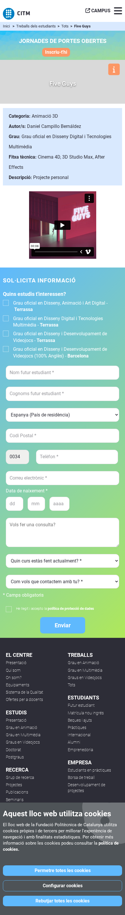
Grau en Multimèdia (23, 734)
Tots (65, 26)
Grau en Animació (21, 727)
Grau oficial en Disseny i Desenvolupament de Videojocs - (60, 337)
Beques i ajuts (80, 720)
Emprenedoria (80, 749)
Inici (6, 26)
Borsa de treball (81, 777)
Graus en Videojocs (23, 742)
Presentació (16, 662)
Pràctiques (77, 727)
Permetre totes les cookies (63, 870)
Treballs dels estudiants (36, 26)
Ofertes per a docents (24, 699)
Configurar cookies (63, 885)
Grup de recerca (20, 777)
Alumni (74, 742)
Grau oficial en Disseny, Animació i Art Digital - (60, 306)
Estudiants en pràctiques (89, 770)
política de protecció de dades (71, 609)
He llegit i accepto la (55, 609)
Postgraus (15, 757)
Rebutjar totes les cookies (62, 901)
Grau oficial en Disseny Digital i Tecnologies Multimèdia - (58, 322)
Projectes (14, 784)
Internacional (79, 734)
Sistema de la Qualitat (24, 692)
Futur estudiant (81, 705)
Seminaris (15, 799)
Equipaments (17, 685)
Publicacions (17, 792)
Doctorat (13, 749)
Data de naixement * (27, 491)
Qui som (13, 670)
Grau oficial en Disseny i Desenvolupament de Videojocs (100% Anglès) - (60, 352)
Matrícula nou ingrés (86, 713)
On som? (14, 677)
